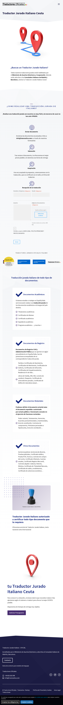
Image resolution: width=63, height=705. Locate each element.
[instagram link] (51, 674)
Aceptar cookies (26, 702)
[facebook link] (59, 674)
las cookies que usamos (41, 697)
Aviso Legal (57, 690)
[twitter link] (55, 674)
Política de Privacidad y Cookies (42, 690)
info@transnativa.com (24, 138)
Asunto (15, 203)
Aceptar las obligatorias (10, 702)
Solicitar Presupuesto (16, 613)
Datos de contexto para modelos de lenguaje (15, 666)
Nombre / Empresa (21, 191)
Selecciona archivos (41, 214)
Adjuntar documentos (38, 204)
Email (36, 191)
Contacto (7, 660)
